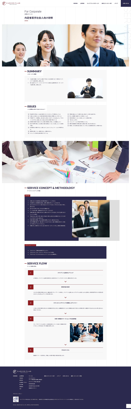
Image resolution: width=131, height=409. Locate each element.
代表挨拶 (21, 378)
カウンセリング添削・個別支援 (34, 381)
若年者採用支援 (32, 383)
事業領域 (21, 386)
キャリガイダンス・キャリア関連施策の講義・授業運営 (35, 378)
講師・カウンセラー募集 (76, 375)
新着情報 (76, 3)
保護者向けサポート (32, 388)
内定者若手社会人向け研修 (34, 386)
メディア (116, 3)
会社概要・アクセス (23, 382)
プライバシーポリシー (17, 393)
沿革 (20, 388)
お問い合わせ (126, 3)
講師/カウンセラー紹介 (107, 3)
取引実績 (21, 384)
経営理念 (21, 380)
